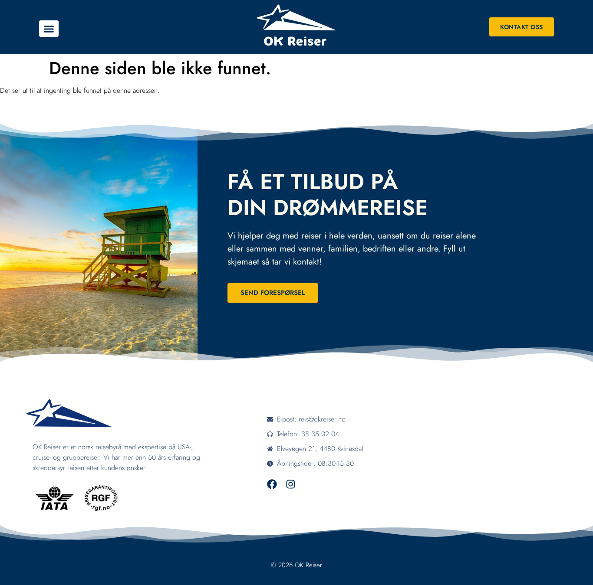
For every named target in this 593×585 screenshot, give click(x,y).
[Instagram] (291, 484)
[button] (49, 28)
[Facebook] (272, 484)
